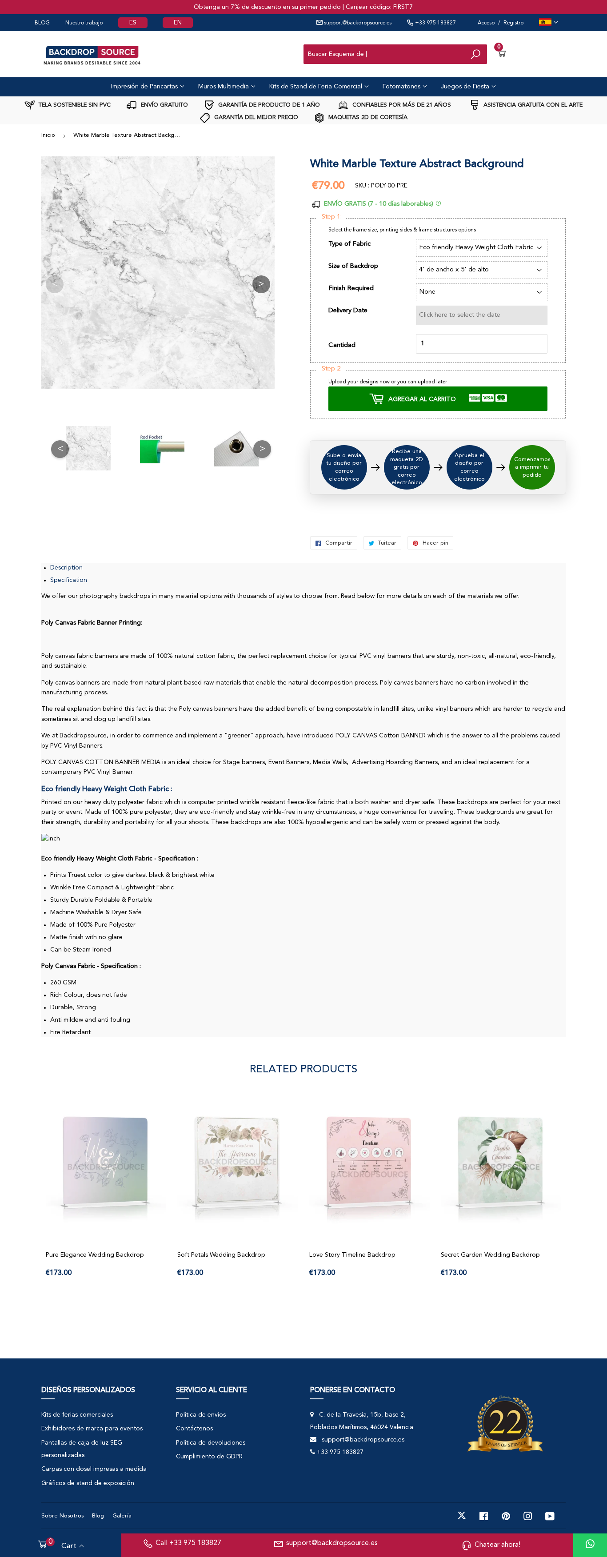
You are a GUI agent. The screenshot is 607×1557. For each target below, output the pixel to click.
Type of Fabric (349, 244)
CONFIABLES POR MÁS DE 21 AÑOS (401, 105)
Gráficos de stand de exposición (87, 1483)
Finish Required (351, 288)
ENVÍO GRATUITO (163, 105)
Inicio (48, 135)
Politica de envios (201, 1415)
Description (66, 568)
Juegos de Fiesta (466, 87)
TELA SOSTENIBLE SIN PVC (74, 105)
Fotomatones (402, 87)
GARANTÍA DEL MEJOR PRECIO (255, 117)
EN (178, 23)
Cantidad (341, 345)
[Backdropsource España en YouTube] (550, 1516)
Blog (98, 1516)
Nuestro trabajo (84, 23)
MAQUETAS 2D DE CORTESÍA (367, 117)
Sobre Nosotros (62, 1516)
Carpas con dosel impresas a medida (94, 1469)
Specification (68, 580)
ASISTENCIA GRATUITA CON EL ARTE (532, 105)
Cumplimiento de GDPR (209, 1456)
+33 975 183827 (435, 23)
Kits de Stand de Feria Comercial (316, 87)
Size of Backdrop (353, 266)
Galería (122, 1516)
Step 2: (332, 369)
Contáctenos (194, 1429)
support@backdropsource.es (357, 23)
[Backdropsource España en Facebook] (483, 1516)
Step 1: (332, 217)
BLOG (42, 23)
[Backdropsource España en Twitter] (461, 1516)
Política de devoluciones (210, 1443)
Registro (513, 23)
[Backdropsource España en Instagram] (527, 1516)
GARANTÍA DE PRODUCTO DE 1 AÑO (268, 105)
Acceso (486, 23)
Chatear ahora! (497, 1545)
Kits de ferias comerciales (77, 1415)
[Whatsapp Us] (590, 1545)
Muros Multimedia (224, 87)
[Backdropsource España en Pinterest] (506, 1516)
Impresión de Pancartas (145, 87)
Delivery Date (347, 310)
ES (132, 23)
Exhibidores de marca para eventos (92, 1429)
